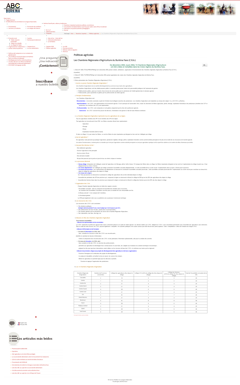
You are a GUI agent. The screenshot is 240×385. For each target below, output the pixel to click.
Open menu (7, 18)
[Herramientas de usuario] (204, 65)
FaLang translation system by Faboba (81, 315)
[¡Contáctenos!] (51, 62)
